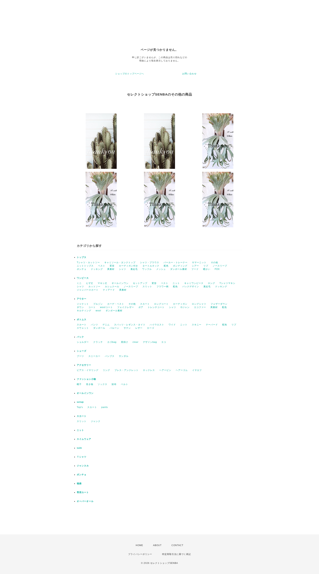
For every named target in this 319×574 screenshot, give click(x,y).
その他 (214, 262)
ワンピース (83, 278)
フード (195, 269)
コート (92, 307)
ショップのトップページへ (129, 73)
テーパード (212, 324)
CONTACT (177, 545)
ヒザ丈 (89, 283)
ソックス (102, 384)
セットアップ (140, 283)
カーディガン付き (128, 266)
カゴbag (111, 342)
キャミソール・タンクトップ (120, 262)
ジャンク (95, 421)
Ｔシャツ (81, 457)
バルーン (114, 328)
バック (80, 337)
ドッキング (97, 269)
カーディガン (180, 304)
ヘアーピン (165, 370)
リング (106, 370)
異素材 (110, 269)
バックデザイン (190, 286)
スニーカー (94, 356)
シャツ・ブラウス (149, 262)
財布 (114, 384)
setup (80, 402)
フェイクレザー (125, 307)
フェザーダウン (219, 304)
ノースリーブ (220, 266)
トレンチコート (156, 307)
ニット (176, 283)
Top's (80, 407)
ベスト (101, 266)
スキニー (196, 324)
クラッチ (98, 342)
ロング (211, 283)
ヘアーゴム (182, 370)
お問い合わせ (189, 73)
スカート (145, 304)
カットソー (94, 286)
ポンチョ (81, 269)
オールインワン (120, 283)
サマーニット (199, 262)
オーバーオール (85, 501)
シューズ (81, 351)
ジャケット (83, 304)
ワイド (172, 324)
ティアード (109, 290)
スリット (147, 286)
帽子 (79, 384)
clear (135, 342)
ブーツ (80, 356)
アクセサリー (84, 365)
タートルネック (151, 266)
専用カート (83, 492)
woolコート (106, 307)
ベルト (124, 384)
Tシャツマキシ (227, 283)
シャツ (122, 269)
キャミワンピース (193, 283)
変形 (112, 266)
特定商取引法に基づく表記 (176, 554)
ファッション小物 (86, 379)
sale (79, 448)
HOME (139, 545)
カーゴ (150, 328)
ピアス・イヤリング (87, 370)
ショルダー (83, 342)
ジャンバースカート (87, 290)
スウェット (83, 328)
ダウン (80, 307)
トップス (81, 257)
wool (98, 310)
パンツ (94, 324)
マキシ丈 (102, 283)
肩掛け (124, 342)
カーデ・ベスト (115, 304)
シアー (195, 266)
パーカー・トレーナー (176, 262)
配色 (166, 266)
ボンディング (180, 266)
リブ (205, 266)
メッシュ (161, 269)
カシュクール (112, 286)
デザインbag (150, 342)
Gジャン (185, 307)
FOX (217, 269)
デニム (106, 324)
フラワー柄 (163, 286)
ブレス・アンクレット (126, 370)
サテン (127, 328)
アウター (81, 298)
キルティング (84, 310)
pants (104, 407)
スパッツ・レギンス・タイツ (129, 324)
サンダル (123, 356)
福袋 (79, 483)
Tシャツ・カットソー (88, 262)
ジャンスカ (83, 465)
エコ (163, 342)
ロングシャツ (199, 304)
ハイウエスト (157, 324)
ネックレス (149, 370)
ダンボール (99, 328)
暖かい (206, 269)
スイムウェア (84, 439)
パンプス (109, 356)
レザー (139, 328)
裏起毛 (134, 269)
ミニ (79, 283)
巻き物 (89, 384)
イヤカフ (197, 370)
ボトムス (81, 319)
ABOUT (157, 545)
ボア (140, 307)
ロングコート (161, 304)
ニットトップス (85, 266)
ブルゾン (98, 304)
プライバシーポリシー (140, 554)
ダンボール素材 (178, 269)
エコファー (200, 307)
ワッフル (147, 269)
